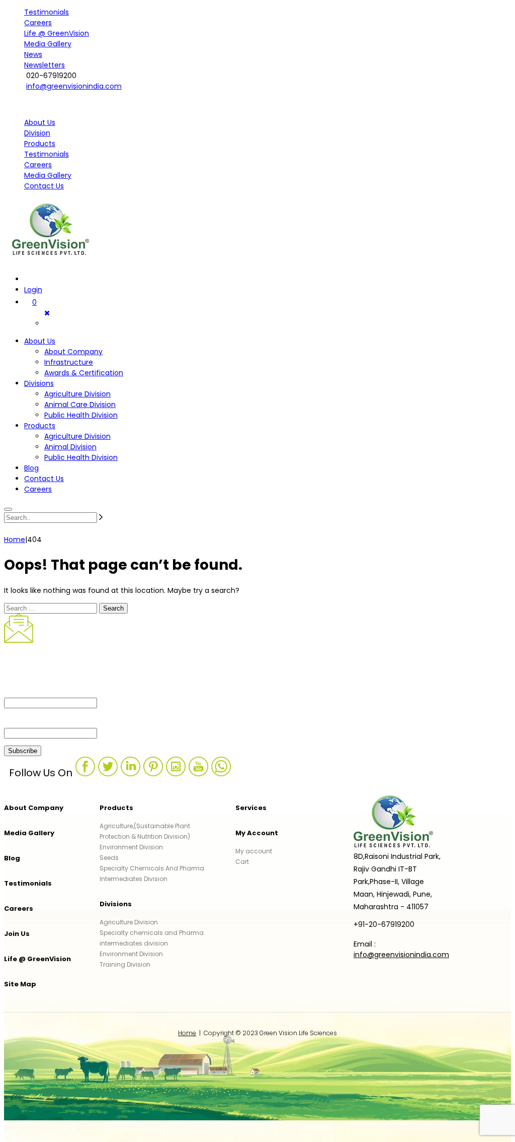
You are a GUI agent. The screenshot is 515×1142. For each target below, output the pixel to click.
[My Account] (29, 279)
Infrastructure (68, 362)
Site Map (20, 984)
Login (33, 290)
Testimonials (46, 12)
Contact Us (44, 186)
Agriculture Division (77, 394)
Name (16, 690)
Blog (31, 468)
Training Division (125, 964)
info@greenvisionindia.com (74, 86)
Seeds (109, 857)
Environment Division (131, 847)
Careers (38, 23)
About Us (39, 122)
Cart (242, 861)
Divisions (39, 383)
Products (39, 144)
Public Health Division (81, 415)
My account (253, 851)
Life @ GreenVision (56, 33)
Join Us (17, 933)
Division (37, 133)
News (33, 54)
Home (187, 1033)
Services (251, 808)
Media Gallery (47, 44)
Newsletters (44, 65)
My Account (256, 833)
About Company (73, 352)
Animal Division (70, 447)
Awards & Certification (83, 373)
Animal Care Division (80, 404)
